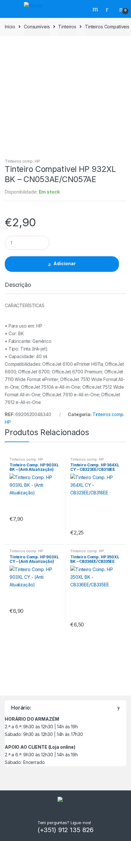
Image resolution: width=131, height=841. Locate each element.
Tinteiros (67, 26)
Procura (96, 8)
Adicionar (64, 263)
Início (10, 26)
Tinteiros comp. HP (22, 161)
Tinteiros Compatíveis (107, 26)
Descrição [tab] (18, 285)
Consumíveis (37, 26)
